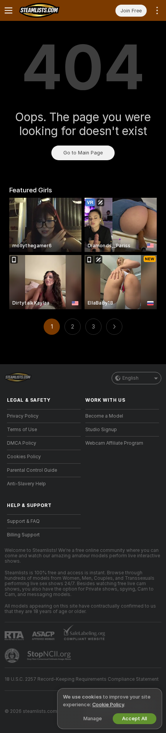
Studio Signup (101, 429)
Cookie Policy (108, 704)
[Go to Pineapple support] (13, 655)
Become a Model (104, 416)
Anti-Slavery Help (26, 483)
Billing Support (23, 535)
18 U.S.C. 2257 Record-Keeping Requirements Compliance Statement (82, 679)
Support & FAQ (23, 521)
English (130, 378)
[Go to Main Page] (50, 10)
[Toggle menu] (8, 10)
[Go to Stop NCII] (50, 655)
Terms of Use (22, 429)
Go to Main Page (83, 153)
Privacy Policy (23, 416)
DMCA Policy (21, 443)
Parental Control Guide (32, 470)
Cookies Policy (24, 456)
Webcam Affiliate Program (114, 443)
